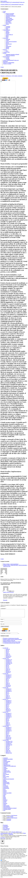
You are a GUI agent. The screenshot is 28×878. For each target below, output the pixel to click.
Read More (3, 837)
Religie (4, 25)
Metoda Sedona (6, 56)
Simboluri (8, 17)
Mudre (7, 36)
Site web (2, 624)
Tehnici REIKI (9, 18)
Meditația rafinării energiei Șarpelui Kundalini (12, 639)
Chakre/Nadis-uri (9, 34)
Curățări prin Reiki (9, 14)
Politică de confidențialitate (8, 62)
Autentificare (5, 826)
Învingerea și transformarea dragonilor (11, 638)
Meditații (7, 32)
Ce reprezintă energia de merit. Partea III (11, 642)
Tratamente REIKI (9, 19)
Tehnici (7, 31)
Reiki (4, 12)
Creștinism (8, 26)
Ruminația (9, 818)
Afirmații (5, 760)
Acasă (4, 11)
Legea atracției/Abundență (11, 41)
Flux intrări (5, 827)
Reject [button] (8, 836)
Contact (4, 767)
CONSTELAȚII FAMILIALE (9, 766)
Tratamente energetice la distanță (12, 54)
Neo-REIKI (8, 21)
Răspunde (5, 600)
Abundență (5, 757)
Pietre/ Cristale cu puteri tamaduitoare (10, 564)
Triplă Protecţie (14, 815)
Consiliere (8, 59)
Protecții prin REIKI (10, 13)
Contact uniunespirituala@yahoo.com (11, 60)
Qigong (7, 42)
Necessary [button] (3, 859)
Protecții (7, 33)
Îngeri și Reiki (9, 22)
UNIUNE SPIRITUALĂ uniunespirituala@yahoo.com (12, 4)
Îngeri (7, 28)
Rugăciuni (8, 27)
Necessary (4, 860)
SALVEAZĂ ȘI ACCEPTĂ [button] (6, 875)
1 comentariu (19, 75)
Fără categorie (6, 774)
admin (15, 75)
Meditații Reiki (9, 20)
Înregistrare (5, 61)
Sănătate (7, 47)
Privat (7, 50)
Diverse (7, 48)
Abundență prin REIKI (10, 15)
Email (2, 621)
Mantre (7, 35)
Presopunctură (9, 43)
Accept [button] (2, 836)
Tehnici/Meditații (6, 29)
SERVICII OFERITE (10, 55)
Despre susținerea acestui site (9, 640)
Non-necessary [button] (4, 867)
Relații (4, 797)
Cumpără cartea (6, 52)
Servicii (4, 53)
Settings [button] (15, 836)
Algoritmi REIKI (6, 761)
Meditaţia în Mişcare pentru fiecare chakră (11, 641)
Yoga (7, 45)
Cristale (7, 40)
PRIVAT (5, 49)
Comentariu (3, 608)
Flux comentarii (6, 828)
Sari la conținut (4, 1)
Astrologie (8, 39)
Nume (2, 619)
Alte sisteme (5, 38)
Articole (7, 57)
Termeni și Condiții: (7, 63)
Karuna (7, 24)
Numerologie (8, 46)
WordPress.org (6, 829)
